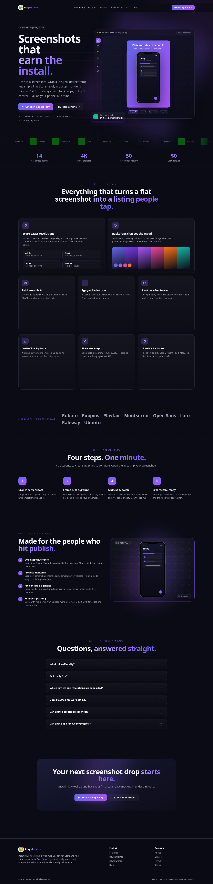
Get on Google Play (92, 797)
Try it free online (67, 106)
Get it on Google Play (37, 106)
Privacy (158, 860)
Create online (78, 7)
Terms (158, 865)
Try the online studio (123, 797)
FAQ (128, 7)
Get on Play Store (182, 7)
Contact (158, 856)
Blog (136, 7)
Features (92, 7)
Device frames (116, 856)
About (158, 852)
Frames (103, 7)
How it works (117, 7)
